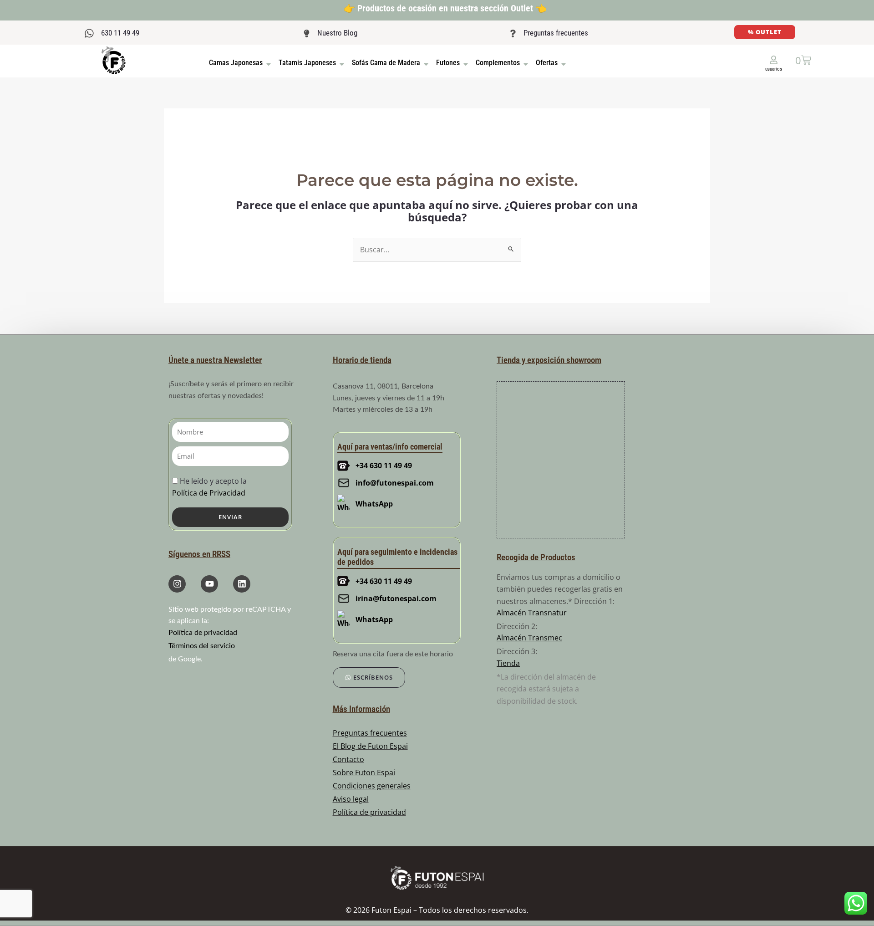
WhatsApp (374, 504)
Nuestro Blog (337, 32)
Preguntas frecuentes (555, 32)
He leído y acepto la (209, 486)
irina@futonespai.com (396, 598)
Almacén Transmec (529, 638)
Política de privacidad (202, 632)
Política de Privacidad (208, 493)
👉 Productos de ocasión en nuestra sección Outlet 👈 (445, 8)
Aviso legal (351, 799)
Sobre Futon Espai (364, 772)
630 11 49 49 (120, 32)
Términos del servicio (201, 646)
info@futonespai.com (395, 483)
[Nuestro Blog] (306, 33)
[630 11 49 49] (89, 33)
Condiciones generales (372, 786)
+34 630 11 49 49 (384, 465)
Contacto (348, 759)
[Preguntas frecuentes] (513, 33)
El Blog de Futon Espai (370, 746)
